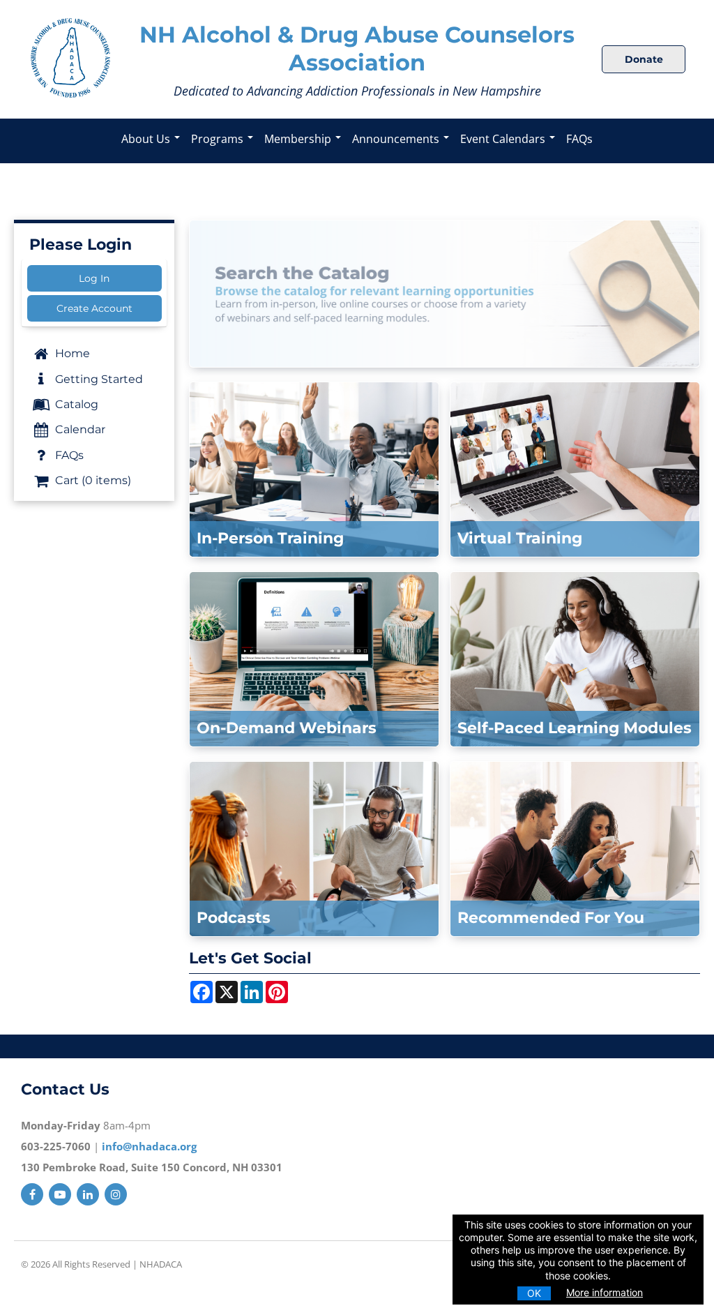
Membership (299, 138)
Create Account (94, 308)
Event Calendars (504, 138)
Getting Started (97, 379)
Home (71, 353)
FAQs (579, 138)
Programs (218, 138)
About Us (147, 138)
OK (534, 1293)
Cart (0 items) (91, 480)
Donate (644, 59)
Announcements (397, 138)
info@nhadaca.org (149, 1146)
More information (604, 1292)
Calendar (78, 429)
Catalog (75, 404)
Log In (94, 278)
